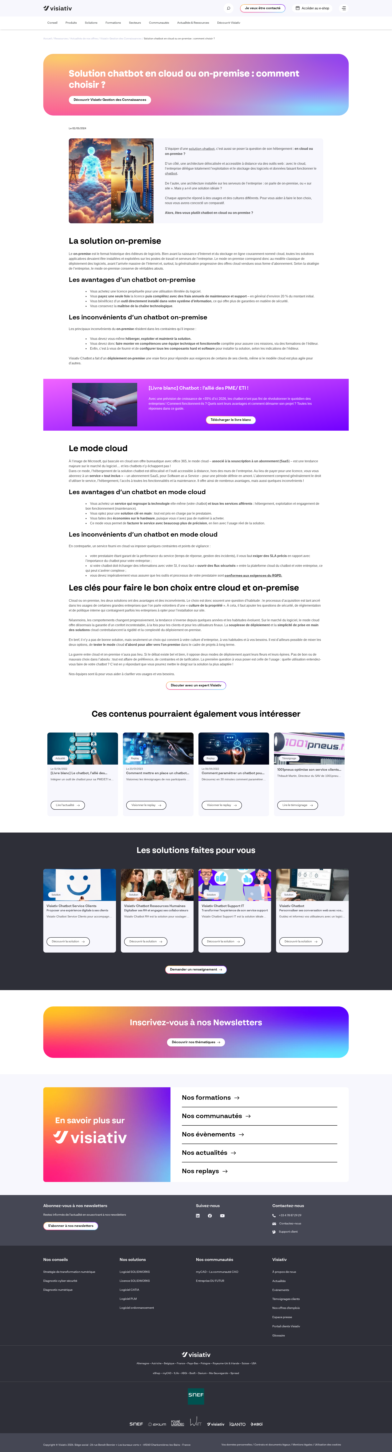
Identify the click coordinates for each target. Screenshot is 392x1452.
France (181, 1363)
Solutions (91, 22)
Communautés (159, 22)
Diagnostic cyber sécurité (60, 1281)
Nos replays (201, 1171)
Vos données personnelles (237, 1445)
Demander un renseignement (193, 969)
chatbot (171, 173)
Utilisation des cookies (328, 1445)
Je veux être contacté (263, 8)
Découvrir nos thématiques (193, 1042)
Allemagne (143, 1363)
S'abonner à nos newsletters (70, 1226)
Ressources (61, 39)
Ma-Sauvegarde (218, 1373)
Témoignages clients (286, 1299)
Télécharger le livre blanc (231, 420)
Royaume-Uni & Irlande (226, 1363)
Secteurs (135, 22)
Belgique (169, 1363)
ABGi (184, 1373)
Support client (288, 1231)
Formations (113, 22)
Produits (71, 22)
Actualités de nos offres (84, 39)
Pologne (205, 1363)
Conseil (52, 22)
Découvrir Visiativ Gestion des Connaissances (110, 100)
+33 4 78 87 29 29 (290, 1215)
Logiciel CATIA (129, 1290)
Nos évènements (209, 1134)
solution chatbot (202, 149)
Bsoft (192, 1373)
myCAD (167, 1373)
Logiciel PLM (128, 1298)
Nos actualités (205, 1153)
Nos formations (207, 1098)
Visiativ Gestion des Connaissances (120, 39)
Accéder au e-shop (315, 8)
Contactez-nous (290, 1223)
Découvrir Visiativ (228, 22)
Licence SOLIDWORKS (135, 1281)
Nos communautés (213, 1116)
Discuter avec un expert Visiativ (196, 685)
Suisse (245, 1363)
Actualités (279, 1281)
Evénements (280, 1290)
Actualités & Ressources (193, 22)
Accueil (47, 39)
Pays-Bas (192, 1363)
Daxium (202, 1373)
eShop (156, 1373)
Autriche (156, 1363)
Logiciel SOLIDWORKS (135, 1272)
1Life (176, 1373)
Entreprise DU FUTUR (210, 1281)
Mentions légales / (304, 1445)
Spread (235, 1373)
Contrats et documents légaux (272, 1445)
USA (254, 1363)
